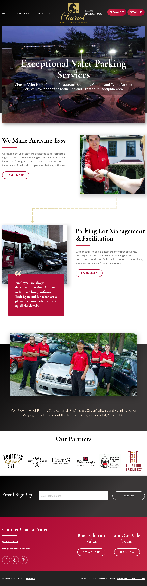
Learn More (16, 175)
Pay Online (136, 12)
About (6, 13)
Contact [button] (41, 13)
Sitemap (30, 578)
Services (23, 13)
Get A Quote (117, 12)
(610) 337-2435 (10, 541)
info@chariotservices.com (16, 548)
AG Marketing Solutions (131, 578)
